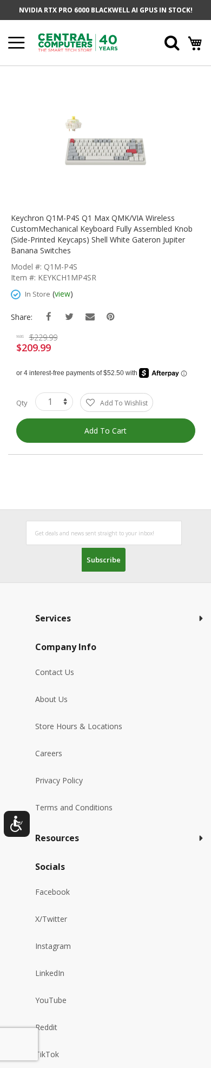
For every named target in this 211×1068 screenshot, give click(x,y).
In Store (37, 294)
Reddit (46, 1027)
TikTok (47, 1054)
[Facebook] (49, 317)
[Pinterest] (110, 317)
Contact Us (54, 672)
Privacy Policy (59, 780)
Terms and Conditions (74, 807)
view (62, 294)
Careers (48, 753)
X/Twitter (51, 919)
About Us (51, 699)
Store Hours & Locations (78, 726)
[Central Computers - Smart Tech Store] (87, 42)
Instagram (53, 946)
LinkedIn (49, 973)
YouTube (51, 1000)
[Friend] (90, 317)
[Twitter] (69, 317)
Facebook (52, 892)
